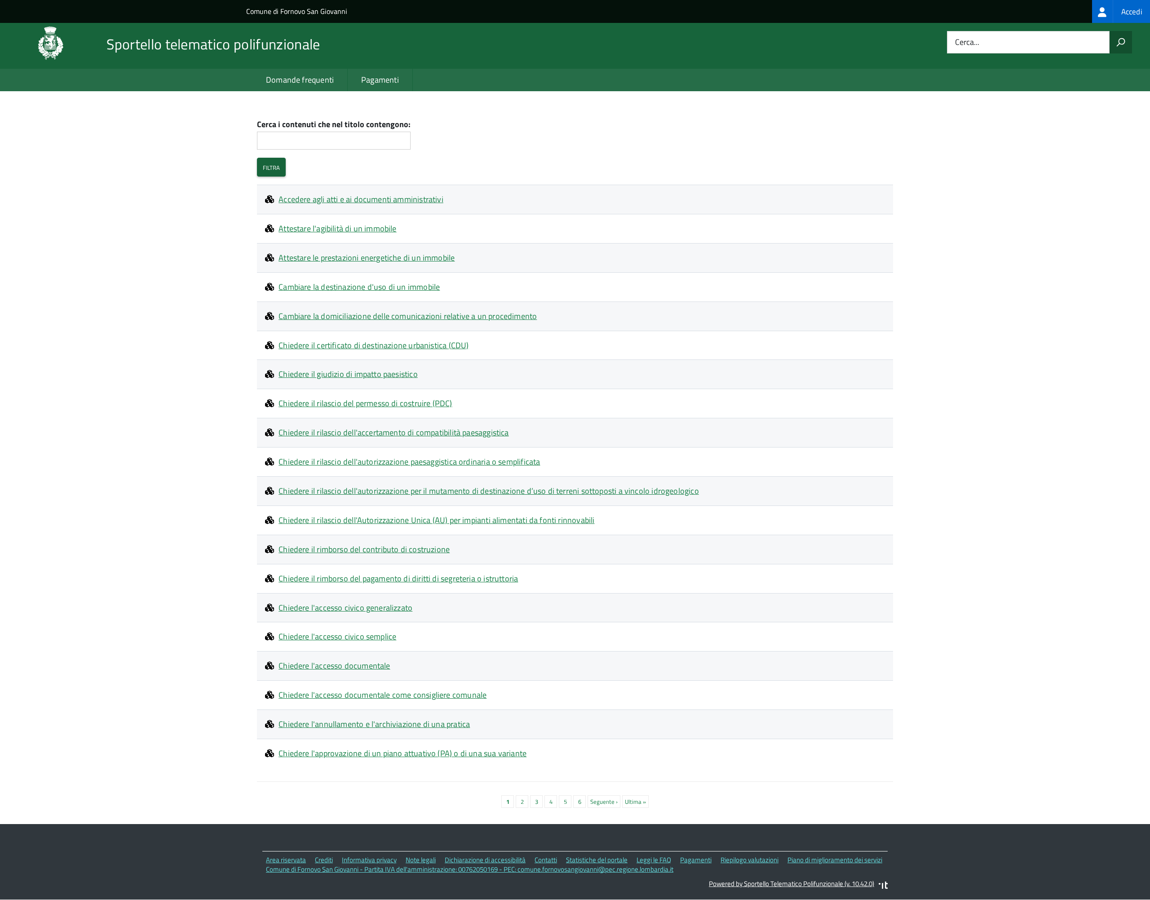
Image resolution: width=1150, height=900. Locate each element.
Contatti (546, 860)
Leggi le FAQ (654, 860)
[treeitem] (1121, 11)
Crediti (324, 860)
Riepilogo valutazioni (749, 860)
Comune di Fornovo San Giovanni (296, 11)
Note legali (421, 860)
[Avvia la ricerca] (1121, 42)
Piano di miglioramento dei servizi (834, 860)
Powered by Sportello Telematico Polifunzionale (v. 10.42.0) (791, 883)
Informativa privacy (369, 860)
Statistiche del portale (597, 860)
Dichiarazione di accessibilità (485, 860)
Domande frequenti (300, 80)
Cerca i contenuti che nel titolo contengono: (334, 124)
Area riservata (286, 860)
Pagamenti (380, 80)
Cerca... (967, 42)
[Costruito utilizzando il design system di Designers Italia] (883, 886)
